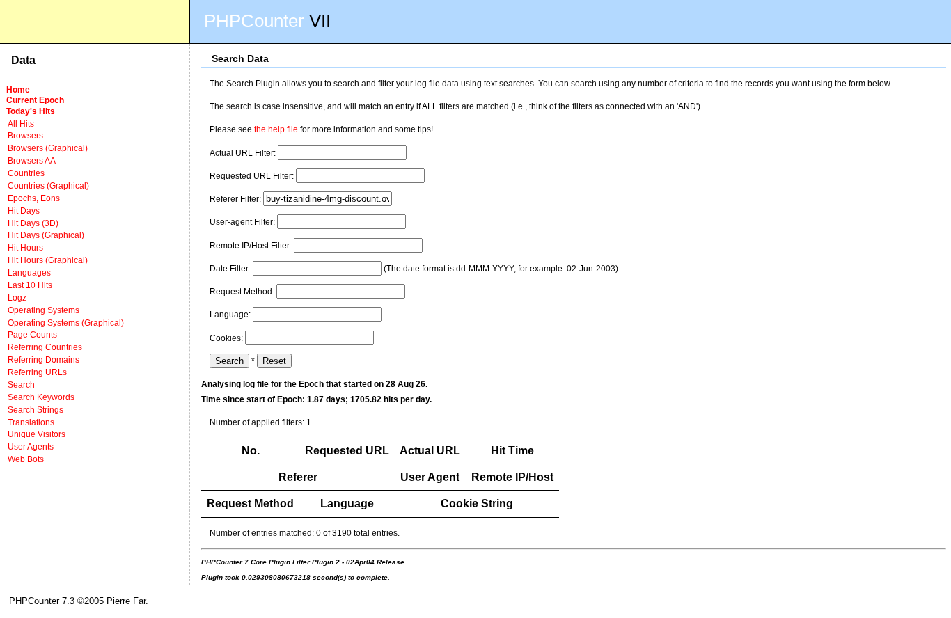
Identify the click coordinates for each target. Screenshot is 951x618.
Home (18, 89)
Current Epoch (35, 99)
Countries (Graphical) (48, 185)
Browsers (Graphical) (48, 147)
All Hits (21, 123)
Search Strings (35, 409)
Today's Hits (30, 111)
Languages (29, 272)
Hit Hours (25, 247)
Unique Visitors (36, 433)
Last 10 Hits (30, 285)
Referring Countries (45, 346)
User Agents (31, 446)
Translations (31, 422)
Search (21, 384)
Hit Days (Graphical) (46, 234)
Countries (26, 172)
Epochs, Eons (34, 198)
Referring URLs (37, 372)
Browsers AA (32, 160)
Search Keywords (41, 397)
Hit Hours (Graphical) (48, 259)
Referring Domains (43, 359)
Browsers (25, 135)
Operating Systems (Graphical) (66, 322)
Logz (17, 297)
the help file (276, 129)
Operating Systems (43, 310)
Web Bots (26, 459)
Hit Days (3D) (33, 223)
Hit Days (24, 210)
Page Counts (32, 334)
